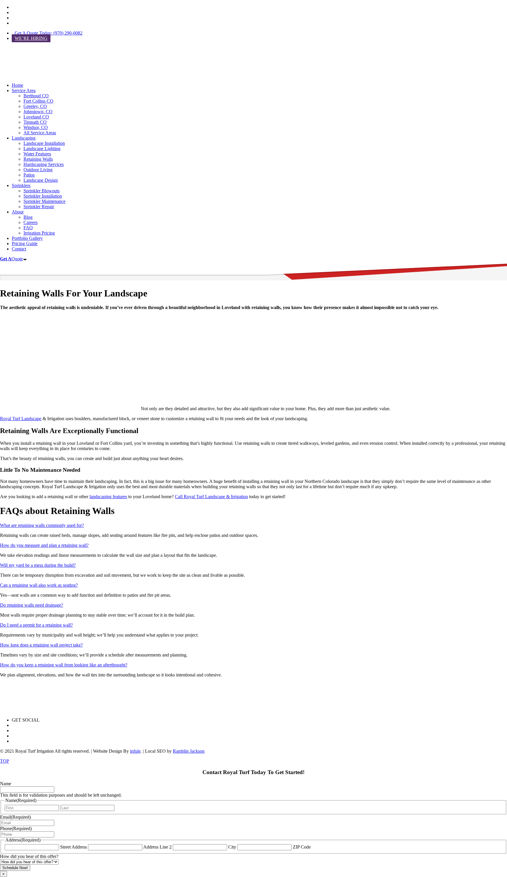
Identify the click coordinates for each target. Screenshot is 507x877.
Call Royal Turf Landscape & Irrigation (211, 496)
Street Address (73, 846)
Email (15, 817)
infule (135, 751)
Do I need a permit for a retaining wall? (36, 624)
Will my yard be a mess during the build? (38, 565)
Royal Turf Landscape (20, 418)
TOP (4, 761)
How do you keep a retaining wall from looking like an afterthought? (63, 664)
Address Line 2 (157, 846)
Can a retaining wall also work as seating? (39, 585)
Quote (11, 258)
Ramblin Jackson (189, 751)
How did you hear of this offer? (29, 856)
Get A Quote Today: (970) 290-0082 (48, 32)
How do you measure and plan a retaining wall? (44, 545)
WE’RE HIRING (31, 38)
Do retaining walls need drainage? (31, 605)
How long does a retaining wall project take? (41, 644)
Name (5, 783)
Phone (16, 828)
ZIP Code (302, 846)
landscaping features (108, 496)
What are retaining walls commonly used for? (42, 525)
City (232, 846)
